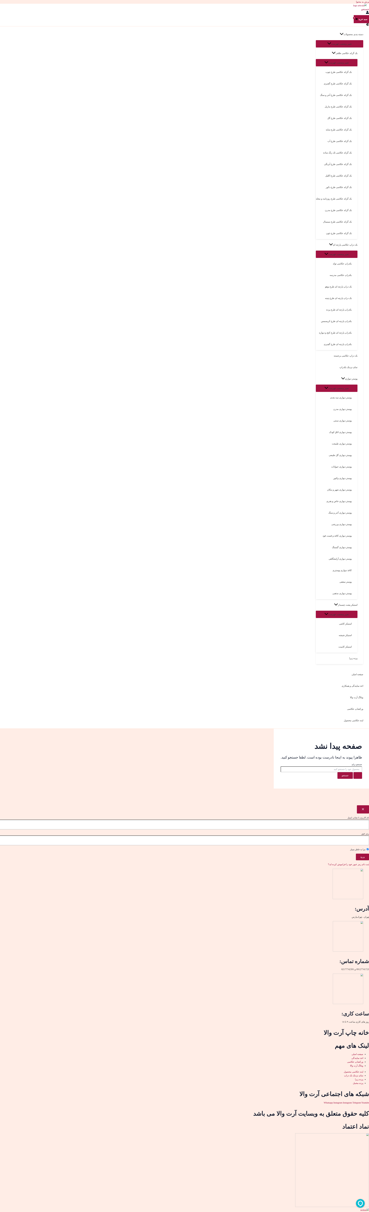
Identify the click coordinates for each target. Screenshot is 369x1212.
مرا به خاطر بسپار (358, 849)
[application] (341, 34)
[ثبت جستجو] (357, 775)
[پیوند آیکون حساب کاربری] (367, 13)
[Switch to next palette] (367, 24)
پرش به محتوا (362, 2)
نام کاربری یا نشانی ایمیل (358, 818)
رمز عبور (365, 834)
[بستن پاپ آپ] (363, 809)
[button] (365, 9)
